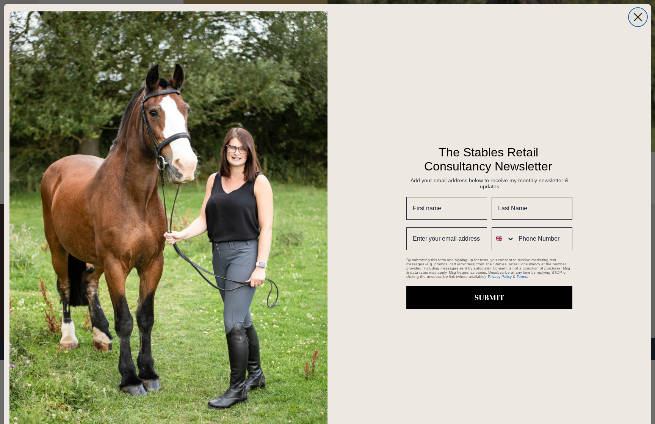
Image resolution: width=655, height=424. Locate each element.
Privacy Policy (500, 276)
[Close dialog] (637, 17)
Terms (522, 276)
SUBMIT (489, 297)
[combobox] (503, 239)
